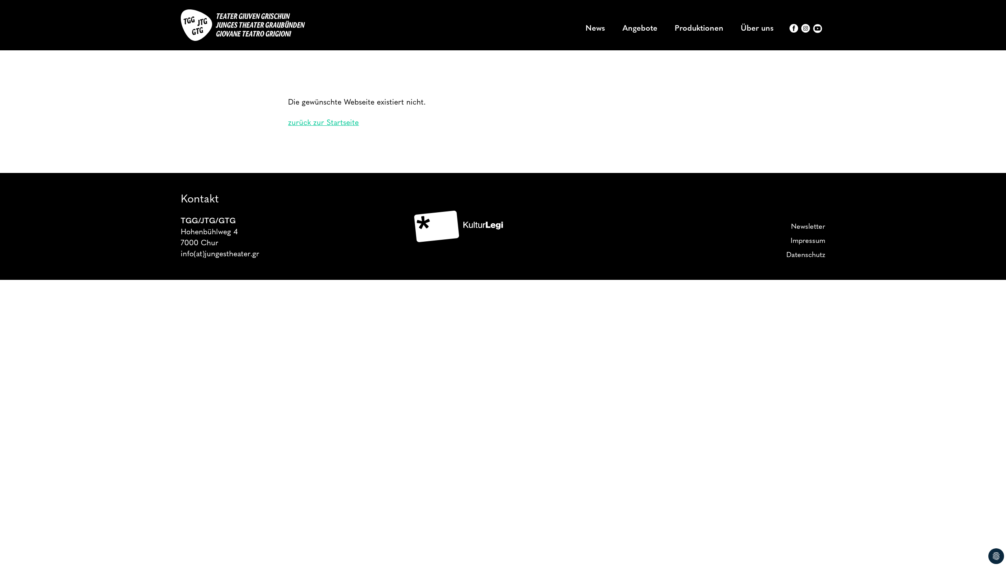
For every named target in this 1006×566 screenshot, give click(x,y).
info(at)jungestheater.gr (220, 254)
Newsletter (808, 227)
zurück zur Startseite (323, 123)
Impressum (808, 241)
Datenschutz (805, 255)
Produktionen (699, 29)
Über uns (757, 29)
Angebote (639, 29)
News (595, 29)
